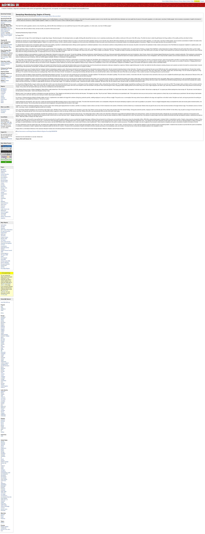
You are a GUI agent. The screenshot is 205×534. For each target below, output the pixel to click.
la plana (2, 346)
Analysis (3, 172)
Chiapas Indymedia (5, 81)
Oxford (2, 96)
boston (2, 449)
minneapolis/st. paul (5, 472)
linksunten (3, 352)
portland (2, 487)
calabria (2, 330)
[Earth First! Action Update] (6, 160)
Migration (3, 201)
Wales (2, 101)
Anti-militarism (4, 177)
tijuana (2, 411)
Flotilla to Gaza (4, 237)
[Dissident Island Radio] (6, 149)
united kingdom (4, 386)
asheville (3, 444)
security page (4, 294)
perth (2, 429)
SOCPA (2, 267)
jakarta (2, 425)
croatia (2, 332)
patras (2, 367)
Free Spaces (4, 190)
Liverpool (3, 93)
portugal (2, 371)
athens (2, 319)
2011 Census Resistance (6, 229)
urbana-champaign (5, 506)
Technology (3, 213)
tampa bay (3, 503)
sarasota (3, 501)
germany (3, 338)
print (2, 306)
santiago (3, 410)
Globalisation (38, 16)
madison (3, 465)
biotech (2, 522)
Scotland (3, 112)
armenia (2, 318)
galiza (2, 337)
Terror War (3, 215)
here (4, 58)
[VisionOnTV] (6, 157)
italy (2, 345)
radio (2, 307)
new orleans (3, 478)
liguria (2, 349)
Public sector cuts (5, 209)
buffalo (2, 451)
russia (2, 375)
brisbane (3, 421)
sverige (2, 379)
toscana (2, 383)
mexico (2, 403)
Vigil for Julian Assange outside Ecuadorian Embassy (6, 64)
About (184, 1)
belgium (2, 325)
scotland (3, 378)
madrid (2, 355)
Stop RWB (3, 259)
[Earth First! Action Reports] (6, 162)
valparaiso (3, 414)
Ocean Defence (4, 203)
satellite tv (3, 309)
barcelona (3, 322)
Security (198, 1)
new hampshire (4, 474)
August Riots (4, 232)
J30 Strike (3, 235)
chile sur (3, 396)
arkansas (3, 442)
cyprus (2, 333)
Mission (176, 1)
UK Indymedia (15, 4)
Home (163, 1)
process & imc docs (5, 529)
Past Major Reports (5, 268)
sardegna (3, 376)
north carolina (4, 479)
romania (2, 374)
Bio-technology (4, 180)
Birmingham (3, 90)
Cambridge (3, 91)
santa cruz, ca (4, 499)
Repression (3, 210)
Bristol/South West (5, 109)
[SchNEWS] (6, 146)
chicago (2, 452)
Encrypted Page (6, 273)
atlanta (2, 445)
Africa (2, 313)
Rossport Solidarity (5, 264)
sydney (2, 432)
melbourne (3, 428)
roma (2, 372)
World (59, 16)
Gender (2, 192)
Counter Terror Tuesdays (5, 52)
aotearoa (3, 419)
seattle (2, 502)
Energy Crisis (4, 187)
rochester (3, 490)
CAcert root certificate (4, 291)
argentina (3, 391)
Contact (188, 1)
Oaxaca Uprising (4, 262)
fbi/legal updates (4, 526)
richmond (3, 488)
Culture (2, 183)
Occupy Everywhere (5, 231)
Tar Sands (3, 240)
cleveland (3, 453)
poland (2, 369)
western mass (4, 509)
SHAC (2, 256)
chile (2, 395)
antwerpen (3, 317)
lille (1, 350)
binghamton (3, 448)
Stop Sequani (4, 258)
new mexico (3, 476)
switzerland (3, 380)
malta (2, 356)
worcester (3, 510)
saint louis (3, 492)
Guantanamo (4, 246)
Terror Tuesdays (4, 57)
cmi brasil (3, 398)
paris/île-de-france (5, 365)
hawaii (2, 459)
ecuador (2, 402)
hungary (2, 341)
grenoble (3, 340)
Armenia (3, 514)
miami (2, 468)
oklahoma (3, 483)
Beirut (2, 515)
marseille (3, 357)
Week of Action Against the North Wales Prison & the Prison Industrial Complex (6, 30)
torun (2, 382)
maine (2, 467)
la (1, 464)
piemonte (3, 368)
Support (202, 1)
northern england (4, 363)
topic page (5, 69)
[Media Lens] (6, 154)
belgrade (3, 326)
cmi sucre (3, 399)
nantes (2, 359)
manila (2, 426)
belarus (2, 323)
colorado (3, 455)
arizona (2, 441)
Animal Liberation (5, 174)
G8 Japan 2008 (4, 254)
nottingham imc (4, 364)
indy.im (2, 122)
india (2, 436)
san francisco (4, 495)
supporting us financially (6, 138)
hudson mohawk (4, 461)
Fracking (3, 189)
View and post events (6, 16)
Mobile (167, 1)
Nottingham (3, 111)
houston (2, 460)
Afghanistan (3, 171)
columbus (3, 456)
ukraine (2, 384)
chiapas (2, 394)
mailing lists (3, 528)
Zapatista (3, 218)
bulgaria (2, 329)
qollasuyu (3, 407)
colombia (3, 401)
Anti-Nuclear (3, 175)
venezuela (3, 415)
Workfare (3, 228)
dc (1, 457)
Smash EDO (4, 265)
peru (2, 405)
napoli (2, 360)
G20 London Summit (5, 241)
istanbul (2, 344)
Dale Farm (3, 234)
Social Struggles (45, 16)
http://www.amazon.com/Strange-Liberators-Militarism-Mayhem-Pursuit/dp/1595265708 (37, 131)
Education (3, 186)
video (2, 310)
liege (2, 348)
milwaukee (3, 471)
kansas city (3, 463)
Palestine (3, 206)
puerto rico (3, 406)
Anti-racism (3, 178)
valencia (3, 387)
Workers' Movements (53, 16)
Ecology (3, 184)
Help (192, 1)
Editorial (171, 1)
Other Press (3, 204)
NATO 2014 (3, 225)
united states (4, 505)
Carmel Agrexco (4, 253)
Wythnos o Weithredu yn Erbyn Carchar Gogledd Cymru (6, 35)
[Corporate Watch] (6, 152)
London (2, 95)
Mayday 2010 (4, 238)
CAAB (9, 47)
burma (2, 422)
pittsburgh (3, 486)
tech (2, 530)
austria (2, 321)
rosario (2, 409)
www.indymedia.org (5, 302)
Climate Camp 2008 (5, 261)
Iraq (2, 200)
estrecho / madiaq (5, 336)
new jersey (3, 475)
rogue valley (3, 491)
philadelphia (3, 484)
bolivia (2, 392)
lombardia (3, 353)
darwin (2, 423)
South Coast (4, 99)
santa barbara (4, 498)
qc (1, 430)
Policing (2, 207)
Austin (2, 447)
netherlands (3, 361)
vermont (3, 507)
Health (2, 195)
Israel (2, 517)
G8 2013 (3, 226)
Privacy (180, 1)
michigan (3, 469)
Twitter (7, 122)
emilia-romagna (4, 334)
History (2, 196)
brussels (3, 328)
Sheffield (3, 98)
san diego (3, 494)
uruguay (2, 413)
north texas (3, 480)
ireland (2, 342)
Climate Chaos (4, 181)
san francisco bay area (6, 497)
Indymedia (3, 198)
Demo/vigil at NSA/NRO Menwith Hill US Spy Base (6, 46)
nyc (1, 482)
